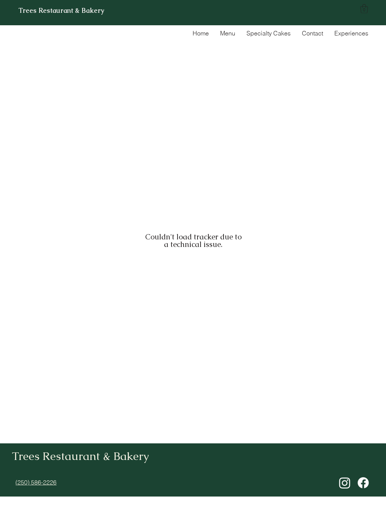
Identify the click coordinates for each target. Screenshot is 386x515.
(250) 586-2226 (36, 482)
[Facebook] (363, 482)
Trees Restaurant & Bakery (61, 10)
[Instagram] (344, 482)
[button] (364, 8)
